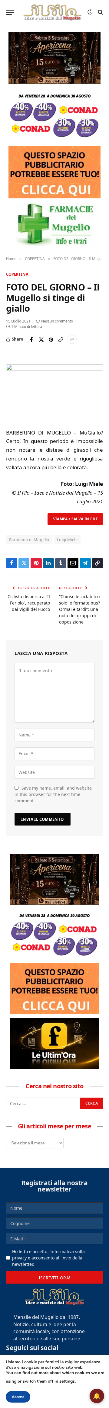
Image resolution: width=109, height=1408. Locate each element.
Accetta (18, 1396)
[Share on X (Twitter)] (41, 339)
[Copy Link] (60, 339)
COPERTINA (17, 274)
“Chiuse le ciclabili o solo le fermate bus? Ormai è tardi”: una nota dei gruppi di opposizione (79, 609)
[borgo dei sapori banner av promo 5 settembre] (54, 58)
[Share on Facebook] (31, 339)
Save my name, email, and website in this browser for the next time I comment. (53, 794)
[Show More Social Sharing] (72, 339)
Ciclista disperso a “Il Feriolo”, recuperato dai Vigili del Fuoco (29, 603)
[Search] (100, 12)
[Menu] (10, 12)
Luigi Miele (67, 539)
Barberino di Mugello (29, 539)
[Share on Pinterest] (50, 339)
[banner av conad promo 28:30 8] (54, 115)
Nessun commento (57, 321)
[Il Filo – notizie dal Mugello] (52, 12)
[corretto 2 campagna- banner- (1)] (54, 1043)
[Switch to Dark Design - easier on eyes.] (90, 12)
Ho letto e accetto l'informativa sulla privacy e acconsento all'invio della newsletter (48, 1258)
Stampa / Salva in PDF (75, 518)
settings (67, 1381)
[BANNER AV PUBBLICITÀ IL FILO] (54, 172)
